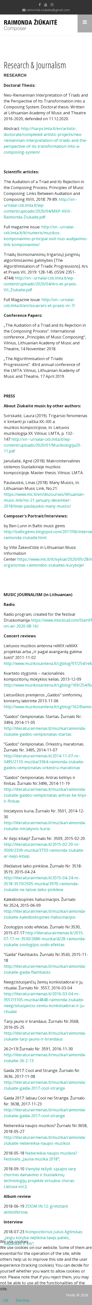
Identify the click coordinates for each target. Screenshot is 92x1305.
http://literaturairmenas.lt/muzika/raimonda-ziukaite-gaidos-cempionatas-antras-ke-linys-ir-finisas (46, 795)
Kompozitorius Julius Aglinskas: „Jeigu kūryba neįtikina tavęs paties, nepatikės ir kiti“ (43, 1237)
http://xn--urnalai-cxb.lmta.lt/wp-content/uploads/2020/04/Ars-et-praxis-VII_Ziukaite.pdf (40, 284)
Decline (22, 1300)
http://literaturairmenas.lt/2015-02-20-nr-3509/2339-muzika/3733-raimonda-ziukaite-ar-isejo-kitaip (44, 850)
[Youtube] (45, 4)
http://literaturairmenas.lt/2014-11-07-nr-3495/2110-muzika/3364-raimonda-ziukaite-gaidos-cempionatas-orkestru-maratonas (44, 761)
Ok (5, 1300)
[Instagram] (52, 4)
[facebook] (40, 4)
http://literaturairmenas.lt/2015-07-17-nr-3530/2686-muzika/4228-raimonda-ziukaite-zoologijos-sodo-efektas (45, 938)
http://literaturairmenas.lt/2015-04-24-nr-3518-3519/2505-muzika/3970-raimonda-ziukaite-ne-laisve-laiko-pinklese (42, 883)
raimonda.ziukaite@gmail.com (48, 10)
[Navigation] (85, 23)
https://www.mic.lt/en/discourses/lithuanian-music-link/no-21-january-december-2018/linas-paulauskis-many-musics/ (44, 500)
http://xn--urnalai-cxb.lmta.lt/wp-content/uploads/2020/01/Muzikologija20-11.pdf (42, 445)
